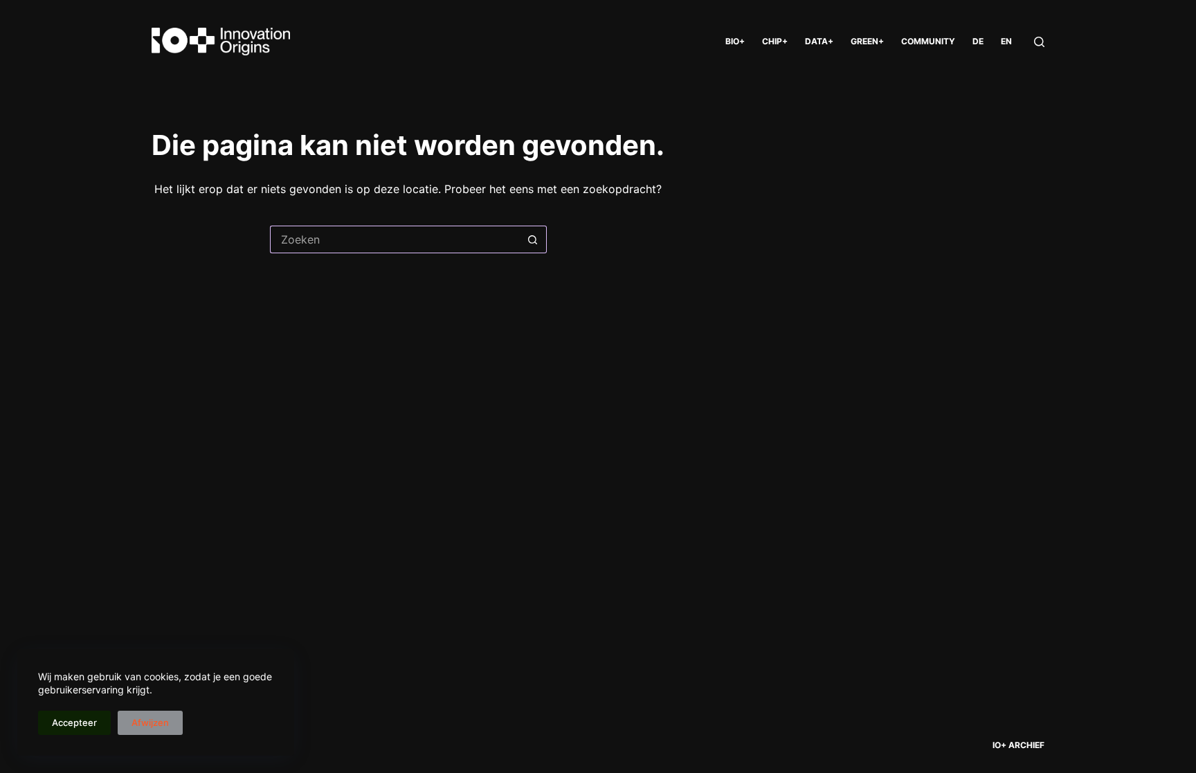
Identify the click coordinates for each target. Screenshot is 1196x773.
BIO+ (735, 41)
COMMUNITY (928, 41)
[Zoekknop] (533, 239)
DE (978, 41)
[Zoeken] (1039, 42)
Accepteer (74, 722)
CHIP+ (775, 41)
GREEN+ (867, 41)
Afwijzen (150, 722)
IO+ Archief (1018, 745)
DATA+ (819, 41)
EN (1006, 41)
